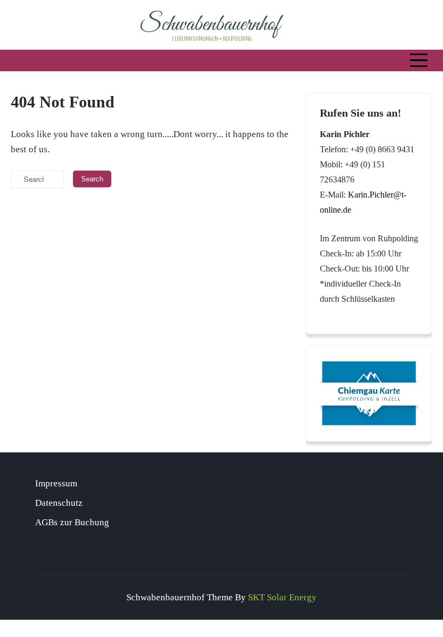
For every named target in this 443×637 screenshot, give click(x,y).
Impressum (56, 483)
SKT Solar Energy (282, 597)
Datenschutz (59, 503)
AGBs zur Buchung (72, 522)
